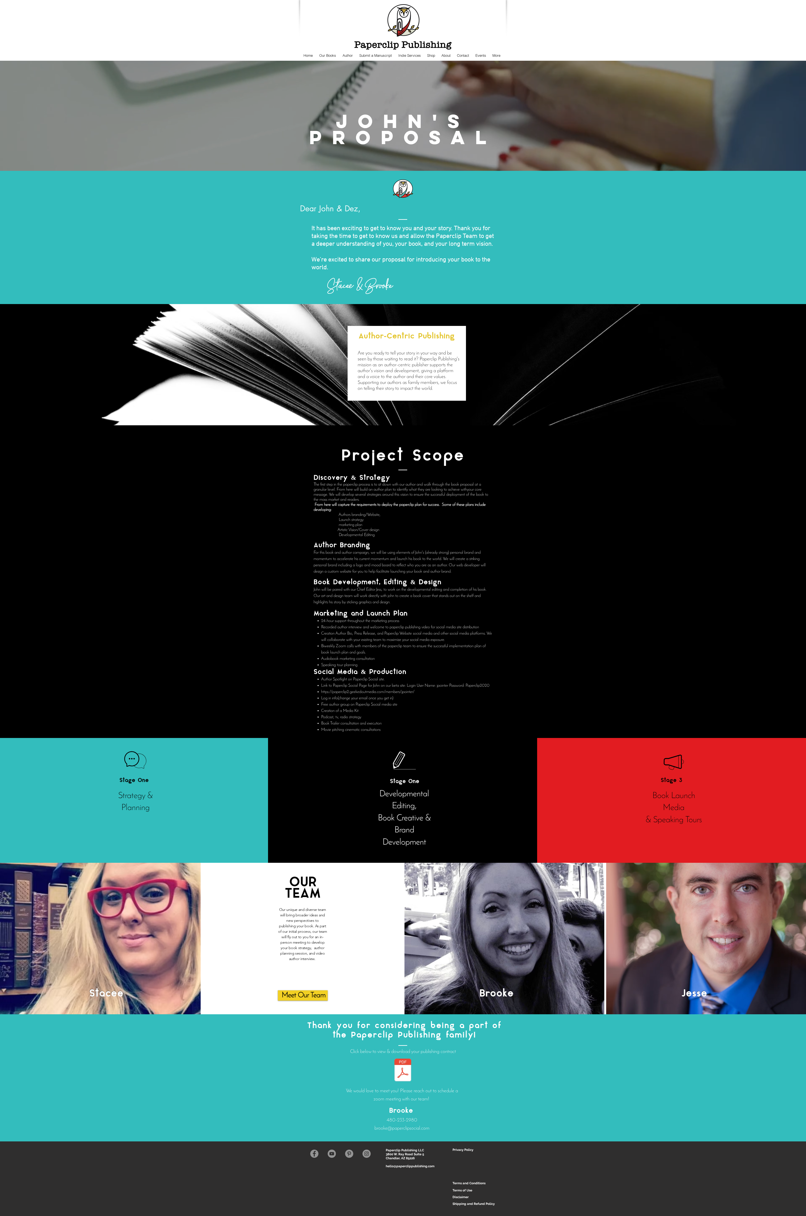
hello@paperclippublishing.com (410, 1166)
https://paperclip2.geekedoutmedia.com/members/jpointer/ (368, 692)
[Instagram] (366, 1154)
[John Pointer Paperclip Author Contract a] (402, 1070)
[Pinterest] (349, 1154)
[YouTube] (332, 1154)
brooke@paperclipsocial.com (401, 1128)
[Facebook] (314, 1154)
